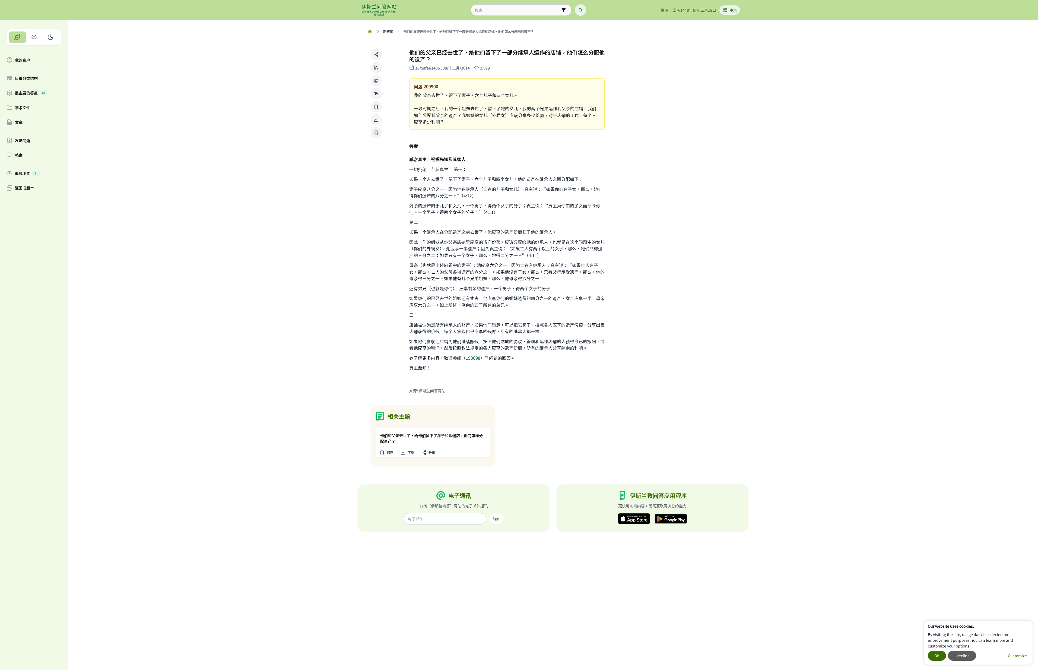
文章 (19, 122)
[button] (376, 54)
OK (936, 655)
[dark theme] (50, 37)
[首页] (370, 31)
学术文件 (22, 107)
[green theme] (17, 37)
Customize (1017, 655)
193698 (473, 358)
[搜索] (580, 10)
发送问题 (22, 140)
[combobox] (517, 10)
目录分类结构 (26, 78)
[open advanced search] (563, 10)
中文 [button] (733, 9)
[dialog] (978, 643)
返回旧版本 (24, 188)
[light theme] (34, 37)
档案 (19, 155)
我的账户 (22, 60)
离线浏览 (26, 173)
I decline (962, 655)
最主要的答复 (30, 93)
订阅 (496, 518)
